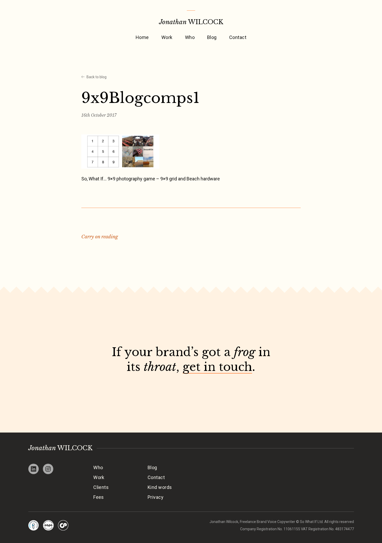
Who (190, 37)
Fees (98, 497)
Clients (101, 487)
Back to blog (97, 77)
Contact (237, 37)
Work (167, 37)
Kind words (160, 487)
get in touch (217, 367)
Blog (212, 37)
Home (142, 37)
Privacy (155, 497)
